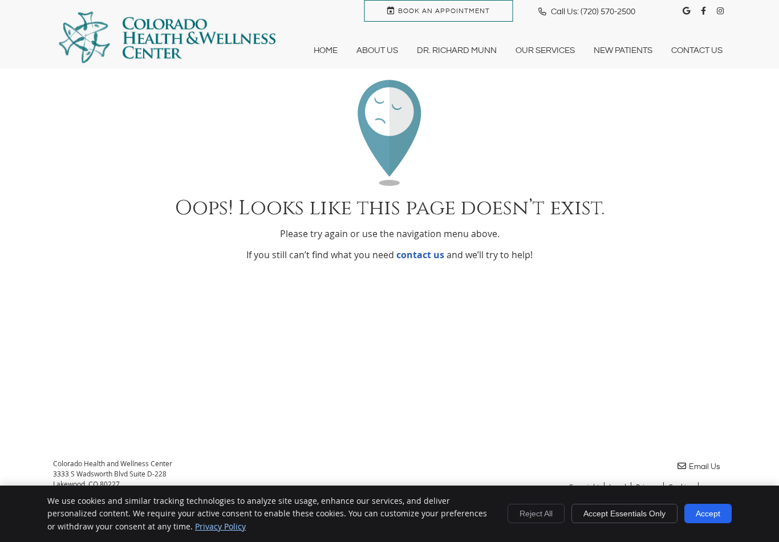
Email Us (704, 467)
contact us (420, 254)
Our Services (545, 50)
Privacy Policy (220, 526)
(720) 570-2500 (608, 11)
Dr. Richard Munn (457, 50)
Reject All (536, 513)
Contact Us (697, 50)
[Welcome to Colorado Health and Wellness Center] (167, 60)
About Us (377, 50)
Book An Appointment (444, 11)
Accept (708, 513)
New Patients (623, 50)
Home (326, 50)
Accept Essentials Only (624, 513)
